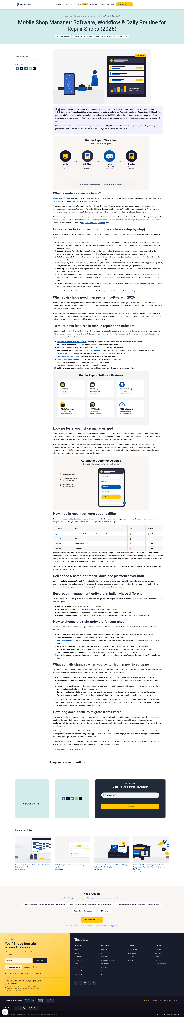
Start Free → (40, 960)
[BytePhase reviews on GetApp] (40, 1000)
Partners (158, 960)
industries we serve (88, 926)
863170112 (54, 1014)
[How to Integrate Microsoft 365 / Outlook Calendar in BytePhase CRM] (33, 849)
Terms (163, 1014)
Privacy (158, 1014)
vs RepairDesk (132, 949)
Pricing (76, 953)
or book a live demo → (30, 967)
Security (77, 964)
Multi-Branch (78, 967)
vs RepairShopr (133, 953)
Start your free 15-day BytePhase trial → (68, 749)
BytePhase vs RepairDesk (110, 926)
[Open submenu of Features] (64, 4)
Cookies (169, 1014)
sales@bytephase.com (33, 981)
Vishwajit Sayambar (64, 36)
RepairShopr (59, 544)
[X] (22, 68)
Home (66, 16)
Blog (102, 953)
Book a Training (14, 967)
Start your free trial (92, 920)
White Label (78, 974)
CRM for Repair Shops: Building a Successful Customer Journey (138, 904)
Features (105, 36)
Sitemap (176, 1014)
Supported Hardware (108, 960)
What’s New (105, 964)
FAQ (102, 974)
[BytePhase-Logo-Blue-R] (24, 3)
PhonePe (109, 353)
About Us (158, 949)
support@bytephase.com (15, 981)
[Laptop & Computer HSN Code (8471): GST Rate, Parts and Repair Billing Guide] (111, 849)
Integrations (78, 960)
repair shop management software (104, 898)
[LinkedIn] (26, 68)
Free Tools (104, 956)
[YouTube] (85, 983)
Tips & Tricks (112, 36)
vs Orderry (131, 956)
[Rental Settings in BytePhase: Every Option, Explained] (72, 849)
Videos (103, 971)
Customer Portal (79, 971)
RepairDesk (59, 539)
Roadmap (104, 967)
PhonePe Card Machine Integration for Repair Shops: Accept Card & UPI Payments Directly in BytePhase (149, 867)
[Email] (34, 68)
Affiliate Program (160, 964)
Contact (158, 953)
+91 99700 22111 (12, 984)
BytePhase (87, 126)
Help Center (105, 949)
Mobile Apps (78, 956)
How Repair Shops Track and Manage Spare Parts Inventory (45, 904)
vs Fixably (131, 960)
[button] (5, 1012)
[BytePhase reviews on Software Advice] (50, 1000)
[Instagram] (89, 983)
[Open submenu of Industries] (75, 4)
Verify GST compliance (65, 640)
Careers (157, 956)
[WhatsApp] (30, 68)
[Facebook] (17, 68)
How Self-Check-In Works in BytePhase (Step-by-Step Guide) (90, 904)
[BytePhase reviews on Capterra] (29, 1000)
